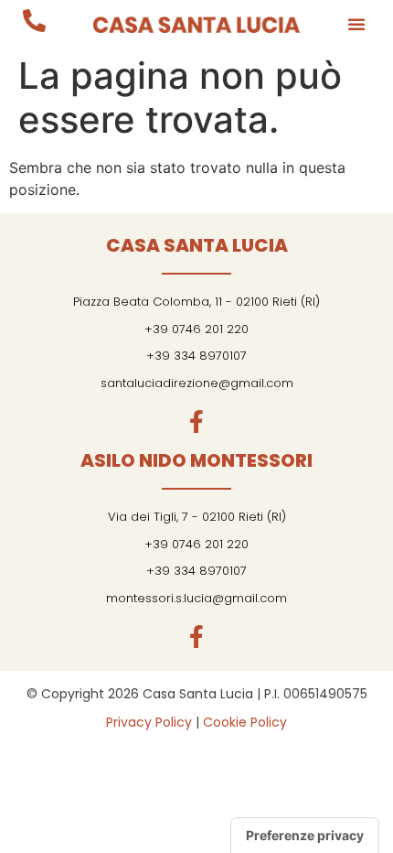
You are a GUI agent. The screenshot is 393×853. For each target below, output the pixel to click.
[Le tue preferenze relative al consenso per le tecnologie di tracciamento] (304, 835)
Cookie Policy (245, 722)
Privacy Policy (149, 722)
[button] (356, 24)
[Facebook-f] (197, 421)
